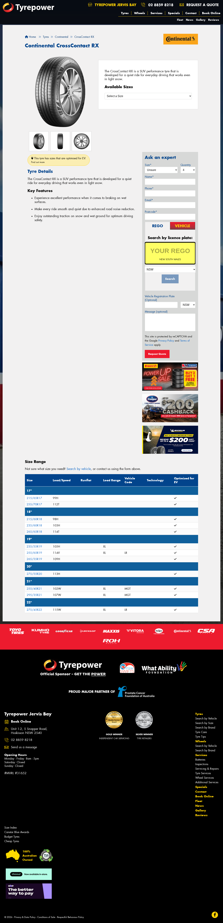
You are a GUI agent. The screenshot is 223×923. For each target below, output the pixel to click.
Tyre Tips (200, 736)
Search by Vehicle (206, 718)
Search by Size (204, 723)
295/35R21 (34, 595)
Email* (149, 200)
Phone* (149, 188)
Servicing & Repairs (207, 769)
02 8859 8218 (160, 5)
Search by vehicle (79, 469)
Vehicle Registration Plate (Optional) (160, 298)
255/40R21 (34, 589)
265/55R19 (34, 559)
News (189, 19)
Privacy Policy (166, 340)
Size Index (10, 827)
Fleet (180, 19)
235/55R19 (34, 546)
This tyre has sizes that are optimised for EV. (58, 160)
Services (156, 13)
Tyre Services (203, 773)
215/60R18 (34, 519)
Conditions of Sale (46, 917)
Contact (191, 13)
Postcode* (151, 212)
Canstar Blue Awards (16, 832)
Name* (149, 177)
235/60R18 (34, 525)
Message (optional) (156, 311)
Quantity (185, 165)
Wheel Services (204, 778)
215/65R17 (34, 498)
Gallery (200, 19)
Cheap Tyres (11, 841)
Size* (148, 165)
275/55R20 (34, 574)
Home (32, 37)
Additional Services (206, 782)
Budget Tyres (11, 836)
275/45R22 (34, 610)
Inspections (201, 764)
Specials (174, 13)
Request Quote (157, 353)
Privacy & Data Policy (24, 917)
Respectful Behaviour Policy (70, 917)
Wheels (139, 13)
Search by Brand (205, 727)
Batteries (200, 759)
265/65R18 (34, 532)
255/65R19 (34, 553)
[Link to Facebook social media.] (215, 915)
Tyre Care (201, 732)
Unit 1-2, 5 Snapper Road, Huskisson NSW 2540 (29, 731)
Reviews (213, 19)
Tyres (125, 13)
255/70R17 (34, 504)
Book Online (211, 13)
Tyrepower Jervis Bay (115, 5)
